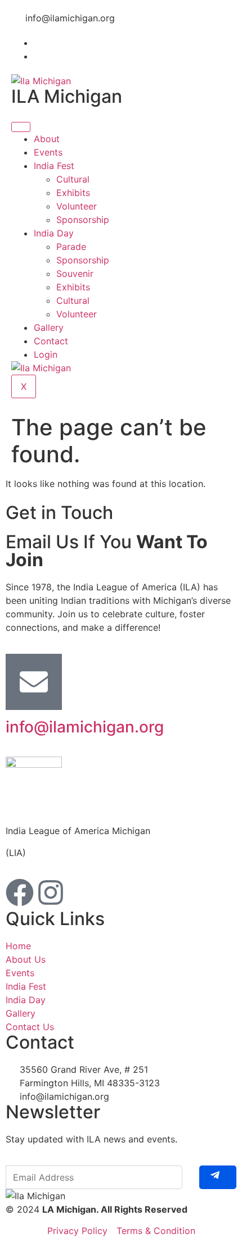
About (47, 138)
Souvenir (74, 273)
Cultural (72, 179)
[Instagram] (51, 892)
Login (45, 354)
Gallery (49, 327)
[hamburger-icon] (20, 127)
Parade (71, 246)
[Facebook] (20, 892)
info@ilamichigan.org (85, 726)
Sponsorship (82, 219)
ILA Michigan (66, 96)
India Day (54, 233)
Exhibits (73, 192)
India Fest (54, 165)
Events (48, 152)
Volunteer (76, 206)
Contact (51, 341)
